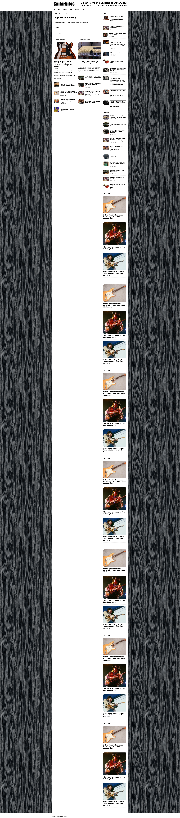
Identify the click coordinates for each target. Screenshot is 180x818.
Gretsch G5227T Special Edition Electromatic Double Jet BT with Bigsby (92, 101)
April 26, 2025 (63, 95)
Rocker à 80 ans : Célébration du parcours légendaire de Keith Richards (118, 69)
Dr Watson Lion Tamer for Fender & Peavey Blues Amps (118, 116)
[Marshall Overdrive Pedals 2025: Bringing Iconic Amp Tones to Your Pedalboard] (56, 84)
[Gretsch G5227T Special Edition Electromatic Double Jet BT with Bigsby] (81, 101)
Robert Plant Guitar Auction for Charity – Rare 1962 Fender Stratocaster (68, 92)
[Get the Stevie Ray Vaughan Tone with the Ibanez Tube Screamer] (114, 261)
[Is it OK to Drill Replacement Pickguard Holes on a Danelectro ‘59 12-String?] (81, 93)
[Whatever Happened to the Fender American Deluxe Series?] (106, 61)
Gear (71, 9)
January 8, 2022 (88, 79)
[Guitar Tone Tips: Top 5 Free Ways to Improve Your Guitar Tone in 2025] (106, 42)
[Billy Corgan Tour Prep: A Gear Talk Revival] (106, 54)
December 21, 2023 (114, 96)
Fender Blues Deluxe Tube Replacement (117, 171)
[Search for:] (77, 33)
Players (65, 9)
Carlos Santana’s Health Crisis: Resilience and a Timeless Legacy (68, 109)
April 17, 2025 (113, 29)
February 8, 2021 (88, 104)
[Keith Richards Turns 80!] (106, 92)
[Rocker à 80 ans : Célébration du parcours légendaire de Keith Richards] (106, 70)
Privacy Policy (118, 813)
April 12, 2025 (113, 48)
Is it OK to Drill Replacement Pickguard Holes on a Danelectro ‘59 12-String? (92, 93)
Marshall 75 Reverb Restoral (117, 155)
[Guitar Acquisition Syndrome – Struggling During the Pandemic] (81, 85)
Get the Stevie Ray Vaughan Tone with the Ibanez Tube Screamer (113, 273)
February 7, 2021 (88, 95)
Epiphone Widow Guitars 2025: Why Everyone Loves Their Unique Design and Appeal (117, 18)
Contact (125, 813)
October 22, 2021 (113, 156)
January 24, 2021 (88, 87)
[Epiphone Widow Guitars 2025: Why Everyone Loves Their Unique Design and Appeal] (65, 50)
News (59, 9)
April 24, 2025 (63, 112)
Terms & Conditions (109, 813)
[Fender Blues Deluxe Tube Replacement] (106, 172)
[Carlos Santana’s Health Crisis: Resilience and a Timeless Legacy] (56, 109)
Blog (83, 9)
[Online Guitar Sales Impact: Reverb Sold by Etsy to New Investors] (56, 101)
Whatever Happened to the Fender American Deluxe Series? (117, 61)
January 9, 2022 (113, 166)
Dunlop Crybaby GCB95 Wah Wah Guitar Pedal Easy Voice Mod (117, 163)
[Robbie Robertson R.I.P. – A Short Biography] (106, 102)
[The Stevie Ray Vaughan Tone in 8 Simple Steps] (105, 35)
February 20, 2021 (82, 64)
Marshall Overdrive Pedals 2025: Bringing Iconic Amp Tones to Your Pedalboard (67, 84)
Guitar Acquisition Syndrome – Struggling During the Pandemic (93, 84)
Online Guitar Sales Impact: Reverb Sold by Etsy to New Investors (67, 101)
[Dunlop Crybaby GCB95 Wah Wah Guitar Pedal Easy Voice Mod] (106, 164)
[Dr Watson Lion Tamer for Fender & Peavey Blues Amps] (89, 50)
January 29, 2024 (113, 64)
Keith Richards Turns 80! (117, 93)
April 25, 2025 (63, 103)
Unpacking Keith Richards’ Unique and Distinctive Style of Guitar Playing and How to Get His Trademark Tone (117, 81)
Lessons (77, 9)
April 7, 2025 (113, 55)
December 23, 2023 (114, 72)
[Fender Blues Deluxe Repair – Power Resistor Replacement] (81, 78)
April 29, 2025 (63, 87)
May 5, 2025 (57, 68)
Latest (106, 13)
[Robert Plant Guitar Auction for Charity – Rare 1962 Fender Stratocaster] (56, 93)
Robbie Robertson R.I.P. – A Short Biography (118, 104)
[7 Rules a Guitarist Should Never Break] (106, 28)
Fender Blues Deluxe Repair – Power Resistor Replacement (93, 77)
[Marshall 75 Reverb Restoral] (106, 156)
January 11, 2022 (113, 173)
